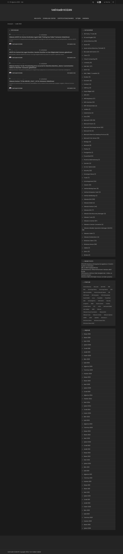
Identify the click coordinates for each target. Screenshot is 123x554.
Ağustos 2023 (88, 424)
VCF (94, 306)
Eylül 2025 (87, 363)
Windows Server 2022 (99, 320)
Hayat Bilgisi (87, 91)
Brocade (96, 286)
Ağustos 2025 (88, 366)
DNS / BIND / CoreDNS (90, 73)
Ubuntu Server (99, 303)
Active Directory (89, 41)
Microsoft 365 (88, 120)
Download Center (49, 18)
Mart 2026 (87, 341)
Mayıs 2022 (87, 453)
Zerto (85, 251)
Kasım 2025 (87, 355)
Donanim (86, 80)
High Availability (87, 292)
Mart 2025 (87, 384)
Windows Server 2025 (88, 323)
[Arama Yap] (93, 2)
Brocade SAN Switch (90, 52)
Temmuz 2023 (88, 427)
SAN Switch (101, 300)
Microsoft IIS (87, 131)
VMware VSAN (88, 233)
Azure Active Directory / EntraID (93, 48)
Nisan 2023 (87, 435)
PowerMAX (99, 298)
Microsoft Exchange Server (92, 127)
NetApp (86, 142)
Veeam (86, 185)
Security (86, 170)
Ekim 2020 (87, 510)
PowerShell (87, 156)
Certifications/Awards (65, 18)
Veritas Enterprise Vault (91, 192)
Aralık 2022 (87, 449)
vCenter (108, 303)
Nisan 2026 (87, 337)
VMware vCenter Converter (92, 224)
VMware (99, 309)
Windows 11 (104, 317)
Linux (85, 116)
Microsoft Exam (88, 124)
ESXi (84, 289)
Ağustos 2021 (88, 474)
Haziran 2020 (88, 521)
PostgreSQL (87, 152)
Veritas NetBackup (89, 196)
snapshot (85, 303)
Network (86, 145)
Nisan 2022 (87, 456)
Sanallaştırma (91, 300)
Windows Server (89, 244)
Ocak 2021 (87, 499)
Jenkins (86, 109)
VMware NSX (88, 210)
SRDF (92, 303)
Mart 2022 (87, 460)
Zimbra (86, 255)
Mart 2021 (87, 492)
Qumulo (86, 163)
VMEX (93, 309)
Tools (85, 178)
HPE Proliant (86, 295)
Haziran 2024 (88, 399)
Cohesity (87, 62)
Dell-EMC (86, 66)
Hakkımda (86, 18)
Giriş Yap (107, 2)
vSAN (90, 317)
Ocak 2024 (87, 409)
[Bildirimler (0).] (113, 2)
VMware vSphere (108, 315)
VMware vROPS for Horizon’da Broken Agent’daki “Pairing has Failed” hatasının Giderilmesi (39, 37)
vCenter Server (87, 306)
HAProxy (86, 88)
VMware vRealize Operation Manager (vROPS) (98, 228)
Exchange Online (92, 289)
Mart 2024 (87, 402)
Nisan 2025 (87, 381)
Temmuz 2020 (88, 517)
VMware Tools (88, 217)
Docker (86, 77)
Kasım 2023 (87, 413)
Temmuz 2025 (88, 370)
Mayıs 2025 (87, 377)
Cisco (85, 55)
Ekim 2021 (86, 467)
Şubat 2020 (87, 528)
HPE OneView (88, 102)
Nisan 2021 (87, 489)
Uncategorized (88, 181)
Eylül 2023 (87, 420)
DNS (109, 286)
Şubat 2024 (87, 406)
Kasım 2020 (87, 506)
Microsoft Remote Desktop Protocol (95, 134)
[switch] (99, 2)
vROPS (85, 317)
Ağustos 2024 (88, 395)
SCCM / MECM (88, 167)
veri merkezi (86, 309)
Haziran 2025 (88, 373)
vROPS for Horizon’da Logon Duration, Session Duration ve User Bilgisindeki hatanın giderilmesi (40, 52)
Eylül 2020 (87, 514)
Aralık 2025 (87, 352)
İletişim (78, 18)
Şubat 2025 (87, 388)
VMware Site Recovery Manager (94, 213)
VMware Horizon (89, 206)
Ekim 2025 (87, 359)
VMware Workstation (90, 237)
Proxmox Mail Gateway (91, 160)
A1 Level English (88, 37)
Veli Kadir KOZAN (61, 10)
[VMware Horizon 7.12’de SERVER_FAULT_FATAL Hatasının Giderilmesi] (23, 79)
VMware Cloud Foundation (90, 312)
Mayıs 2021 (87, 485)
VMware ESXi (88, 199)
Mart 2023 (87, 438)
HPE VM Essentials (89, 106)
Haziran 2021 (87, 481)
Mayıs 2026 (87, 334)
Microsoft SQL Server (90, 138)
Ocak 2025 (87, 391)
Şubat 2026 (87, 345)
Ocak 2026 (87, 348)
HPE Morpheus (88, 98)
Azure (85, 45)
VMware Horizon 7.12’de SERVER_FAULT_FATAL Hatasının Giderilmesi (31, 81)
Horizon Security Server (100, 292)
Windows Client (89, 241)
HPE (85, 95)
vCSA (99, 306)
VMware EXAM (88, 203)
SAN (84, 300)
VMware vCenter (89, 221)
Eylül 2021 (86, 471)
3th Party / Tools (89, 34)
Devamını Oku (71, 44)
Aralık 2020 (87, 503)
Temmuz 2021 (88, 478)
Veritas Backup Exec (90, 188)
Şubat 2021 (87, 496)
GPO (111, 289)
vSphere (96, 317)
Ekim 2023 (87, 417)
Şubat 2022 (87, 463)
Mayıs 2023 (87, 431)
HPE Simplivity (95, 295)
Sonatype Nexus (89, 174)
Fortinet (86, 84)
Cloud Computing (89, 59)
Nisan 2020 (87, 524)
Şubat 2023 (87, 442)
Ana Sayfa (37, 18)
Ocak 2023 (87, 445)
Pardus (86, 149)
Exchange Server (103, 289)
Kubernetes (87, 113)
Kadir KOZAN (86, 298)
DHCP (85, 70)
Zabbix (86, 248)
